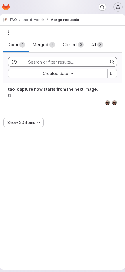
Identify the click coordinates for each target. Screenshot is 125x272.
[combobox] (57, 73)
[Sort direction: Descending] (112, 73)
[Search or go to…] (102, 7)
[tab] (16, 44)
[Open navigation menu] (16, 7)
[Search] (112, 62)
